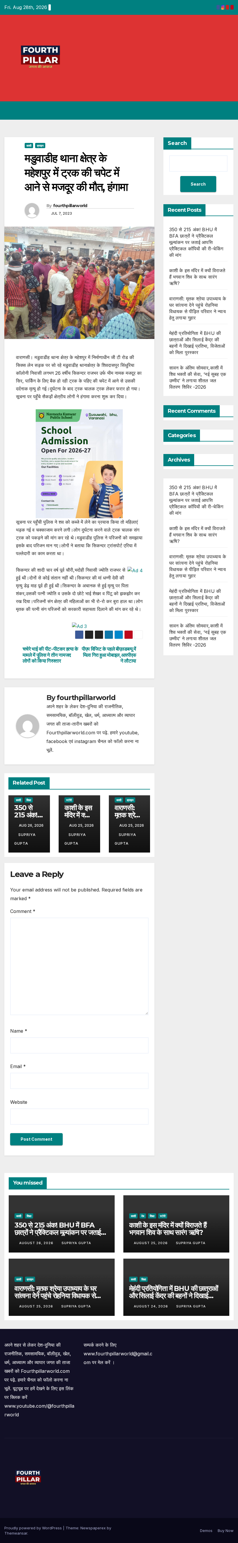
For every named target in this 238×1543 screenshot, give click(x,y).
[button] (206, 111)
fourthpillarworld (70, 205)
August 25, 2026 (151, 1243)
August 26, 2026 (37, 1243)
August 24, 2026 (151, 1306)
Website (18, 1102)
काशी (28, 145)
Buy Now (226, 1530)
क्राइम (40, 145)
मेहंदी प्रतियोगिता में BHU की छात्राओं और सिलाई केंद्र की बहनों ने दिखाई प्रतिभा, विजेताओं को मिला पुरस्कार (173, 1295)
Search (177, 143)
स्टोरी (69, 800)
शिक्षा (28, 800)
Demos (206, 1530)
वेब (142, 1216)
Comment (22, 911)
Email (18, 1066)
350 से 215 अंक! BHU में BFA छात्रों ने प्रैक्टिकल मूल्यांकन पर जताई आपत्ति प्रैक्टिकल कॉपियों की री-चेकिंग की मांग (196, 242)
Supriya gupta (76, 1243)
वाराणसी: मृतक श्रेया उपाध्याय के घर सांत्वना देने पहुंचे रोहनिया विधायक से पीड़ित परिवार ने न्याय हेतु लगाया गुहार (56, 1295)
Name (18, 1031)
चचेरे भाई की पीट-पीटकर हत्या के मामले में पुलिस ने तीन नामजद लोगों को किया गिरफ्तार (50, 655)
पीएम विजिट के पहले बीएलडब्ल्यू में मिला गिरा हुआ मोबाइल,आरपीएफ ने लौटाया (109, 655)
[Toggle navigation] (228, 111)
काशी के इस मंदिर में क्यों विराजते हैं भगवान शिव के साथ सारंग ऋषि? (197, 277)
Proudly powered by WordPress (33, 1528)
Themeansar (15, 1533)
